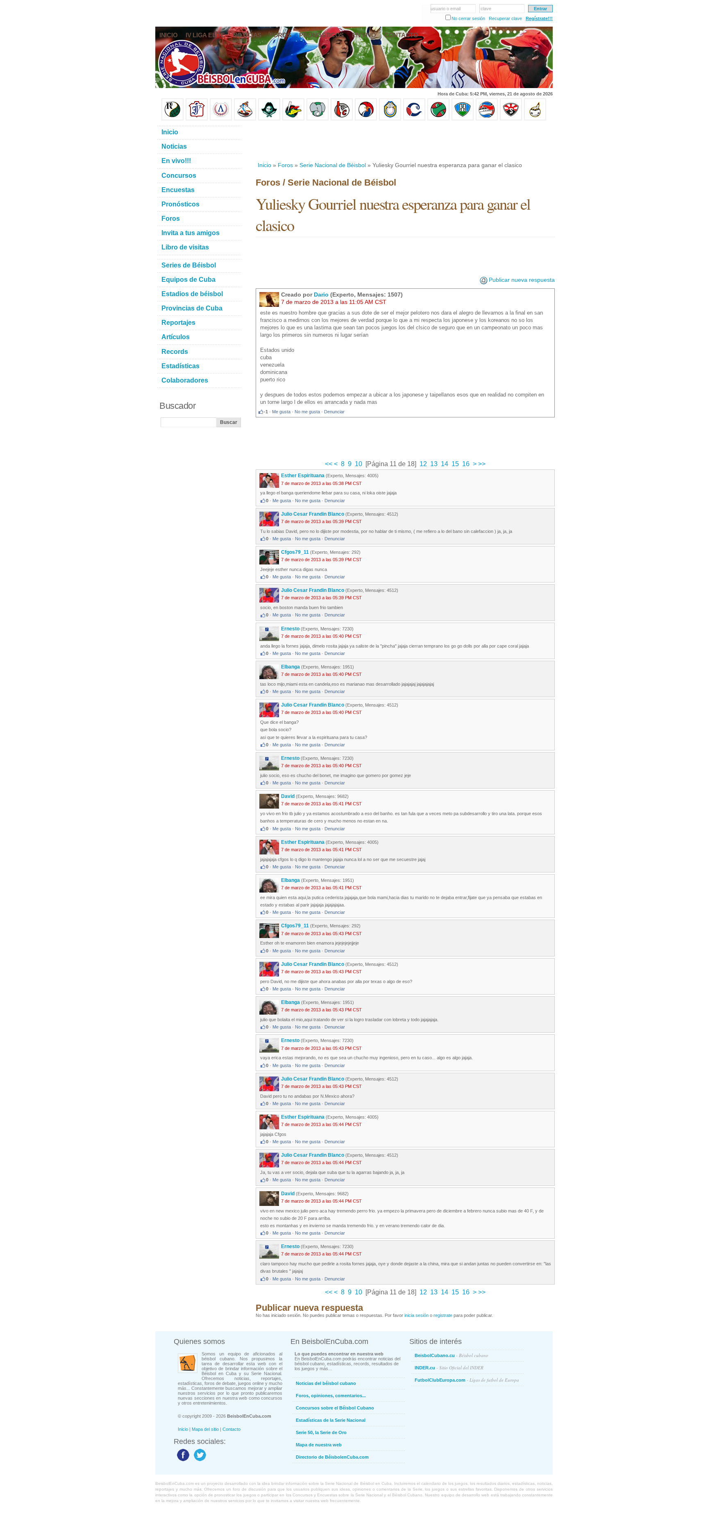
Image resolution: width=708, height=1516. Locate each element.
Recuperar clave (505, 18)
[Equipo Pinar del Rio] (172, 118)
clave (486, 8)
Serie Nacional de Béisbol (333, 165)
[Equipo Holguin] (463, 118)
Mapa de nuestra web (319, 1444)
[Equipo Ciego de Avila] (390, 118)
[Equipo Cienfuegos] (317, 118)
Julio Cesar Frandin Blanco (312, 514)
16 (466, 463)
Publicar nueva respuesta (522, 279)
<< (329, 463)
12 (423, 463)
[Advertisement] (405, 140)
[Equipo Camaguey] (414, 118)
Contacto (231, 1429)
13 (434, 463)
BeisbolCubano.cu (451, 1355)
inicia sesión (416, 1315)
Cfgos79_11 (295, 552)
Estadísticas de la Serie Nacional (330, 1420)
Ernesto (290, 629)
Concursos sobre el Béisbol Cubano (335, 1407)
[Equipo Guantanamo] (535, 118)
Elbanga (290, 667)
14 (444, 463)
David (288, 796)
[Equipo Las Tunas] (438, 118)
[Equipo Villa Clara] (342, 118)
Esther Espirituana (302, 475)
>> (481, 463)
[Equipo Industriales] (197, 118)
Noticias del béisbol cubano (326, 1383)
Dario (321, 294)
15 (455, 463)
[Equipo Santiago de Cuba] (511, 118)
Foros (285, 165)
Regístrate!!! (539, 18)
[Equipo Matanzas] (293, 118)
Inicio (264, 165)
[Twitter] (199, 1460)
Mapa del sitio (205, 1429)
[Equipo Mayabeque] (245, 118)
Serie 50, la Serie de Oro (321, 1432)
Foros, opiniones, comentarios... (331, 1395)
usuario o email (446, 8)
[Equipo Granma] (487, 118)
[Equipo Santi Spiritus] (366, 118)
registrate (442, 1315)
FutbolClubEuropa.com (467, 1380)
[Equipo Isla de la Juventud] (269, 118)
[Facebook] (182, 1460)
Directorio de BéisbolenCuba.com (332, 1457)
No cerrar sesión (468, 18)
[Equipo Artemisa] (221, 118)
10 (358, 463)
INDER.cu (449, 1367)
